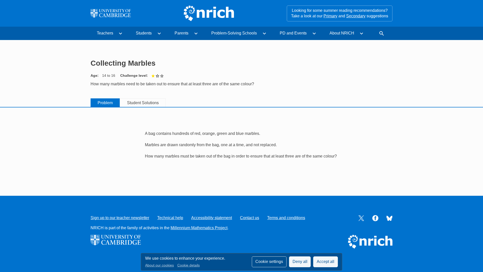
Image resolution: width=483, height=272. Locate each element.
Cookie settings (269, 261)
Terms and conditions (286, 218)
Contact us (249, 218)
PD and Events (293, 33)
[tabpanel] (241, 142)
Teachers (105, 33)
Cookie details (188, 265)
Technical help (170, 218)
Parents (181, 33)
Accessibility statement (211, 218)
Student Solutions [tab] (143, 103)
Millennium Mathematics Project (199, 228)
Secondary (356, 16)
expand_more (120, 33)
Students (144, 33)
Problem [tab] (105, 103)
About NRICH (342, 33)
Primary (330, 16)
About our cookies (159, 265)
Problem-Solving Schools (234, 33)
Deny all (300, 261)
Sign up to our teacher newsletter (120, 218)
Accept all (325, 261)
